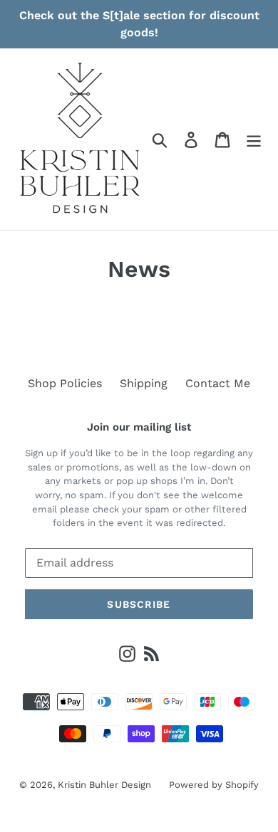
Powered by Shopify (214, 784)
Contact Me (217, 383)
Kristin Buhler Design (104, 784)
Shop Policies (65, 383)
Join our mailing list (139, 427)
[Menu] (253, 139)
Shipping (144, 383)
